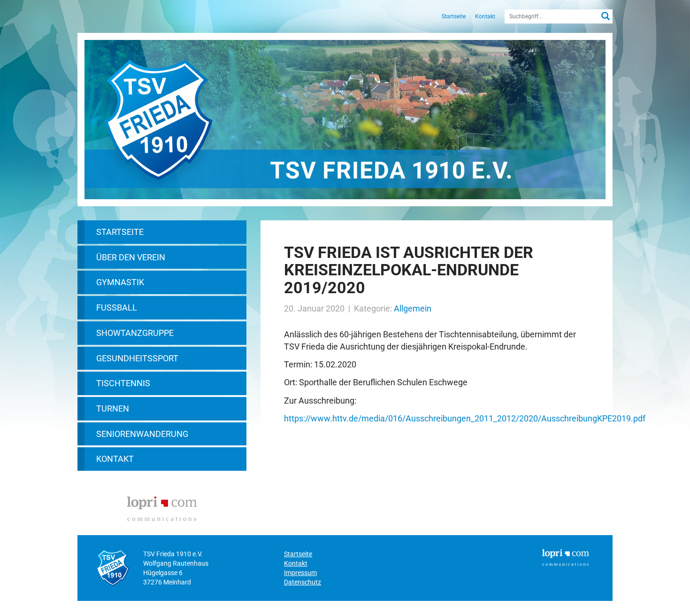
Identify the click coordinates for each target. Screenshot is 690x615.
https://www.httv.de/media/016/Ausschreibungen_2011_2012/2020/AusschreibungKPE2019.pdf (464, 418)
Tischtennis (123, 383)
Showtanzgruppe (135, 333)
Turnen (112, 408)
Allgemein (412, 308)
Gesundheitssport (137, 358)
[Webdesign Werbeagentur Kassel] (162, 508)
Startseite (454, 16)
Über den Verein (130, 257)
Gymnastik (120, 282)
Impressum (300, 572)
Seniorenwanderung (142, 434)
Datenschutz (302, 582)
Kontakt (485, 16)
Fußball (116, 307)
